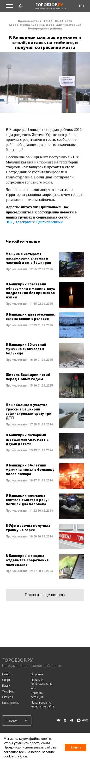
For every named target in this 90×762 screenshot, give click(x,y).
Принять (76, 747)
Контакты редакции (37, 695)
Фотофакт (8, 691)
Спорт (6, 680)
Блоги (6, 685)
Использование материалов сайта (42, 704)
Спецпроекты (10, 703)
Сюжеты (7, 697)
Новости (7, 674)
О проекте (37, 674)
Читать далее (45, 264)
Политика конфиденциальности (42, 683)
